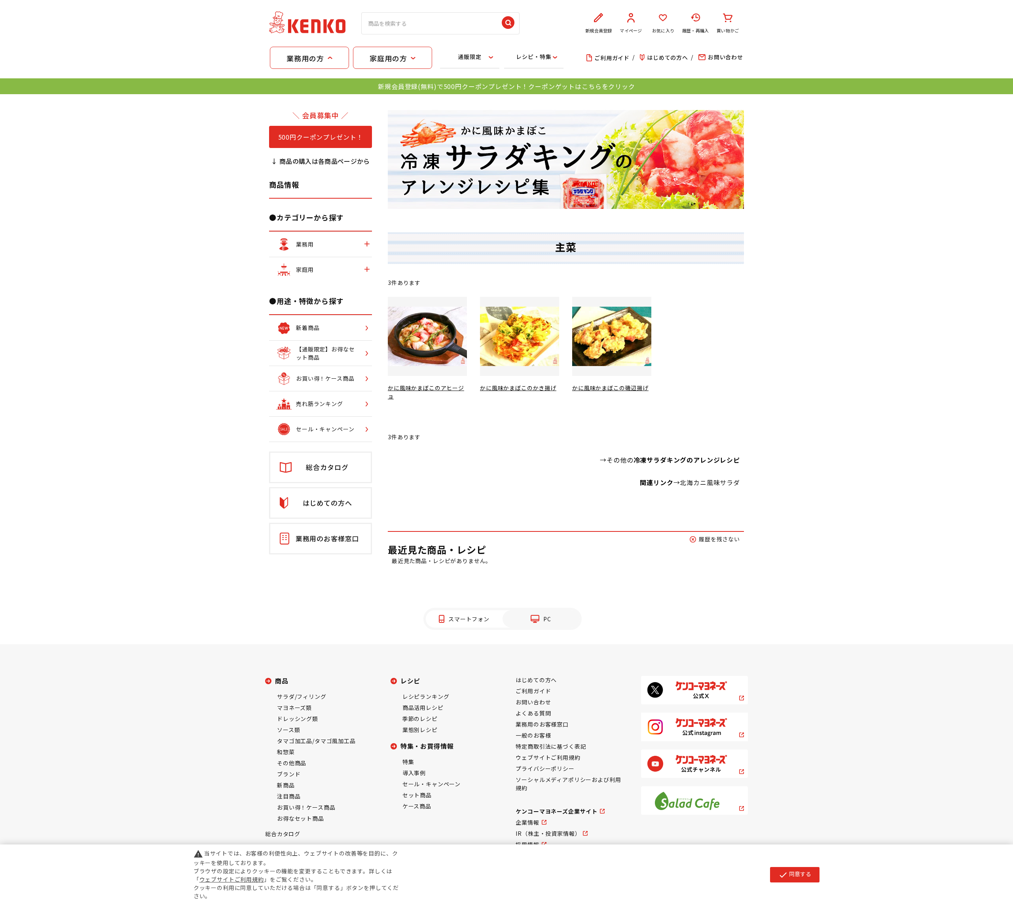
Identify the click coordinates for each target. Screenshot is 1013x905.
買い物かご (728, 30)
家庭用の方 (388, 58)
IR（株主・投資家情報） (548, 833)
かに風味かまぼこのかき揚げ (518, 388)
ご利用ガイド (533, 691)
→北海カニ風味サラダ (706, 482)
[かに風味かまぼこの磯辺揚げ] (611, 336)
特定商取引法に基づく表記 (551, 746)
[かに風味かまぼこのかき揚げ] (519, 336)
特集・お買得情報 (427, 746)
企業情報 (527, 822)
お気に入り (663, 30)
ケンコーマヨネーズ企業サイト (557, 811)
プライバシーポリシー (545, 768)
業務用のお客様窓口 (542, 724)
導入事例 (414, 773)
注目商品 (288, 796)
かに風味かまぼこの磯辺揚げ (610, 388)
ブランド (288, 774)
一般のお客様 (533, 735)
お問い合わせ (533, 702)
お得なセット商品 (300, 818)
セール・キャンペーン (431, 784)
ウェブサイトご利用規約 (548, 757)
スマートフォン (468, 619)
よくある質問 (533, 713)
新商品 (286, 785)
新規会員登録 (598, 30)
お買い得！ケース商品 (306, 807)
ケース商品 (416, 806)
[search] (508, 23)
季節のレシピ (420, 719)
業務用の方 (305, 58)
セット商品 (417, 795)
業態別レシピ (420, 730)
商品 (281, 680)
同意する (794, 874)
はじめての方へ (536, 680)
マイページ (631, 30)
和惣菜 (286, 752)
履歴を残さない (719, 539)
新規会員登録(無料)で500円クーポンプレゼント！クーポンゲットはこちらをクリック (506, 86)
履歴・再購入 (695, 30)
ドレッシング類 (297, 719)
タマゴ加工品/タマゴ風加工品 (316, 741)
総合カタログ (282, 834)
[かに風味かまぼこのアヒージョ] (427, 336)
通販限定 (469, 57)
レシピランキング (426, 696)
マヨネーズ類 (294, 707)
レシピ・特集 (533, 57)
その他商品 (291, 763)
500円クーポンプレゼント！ (320, 137)
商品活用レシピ (423, 707)
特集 (408, 762)
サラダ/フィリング (301, 696)
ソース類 (288, 730)
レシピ (410, 680)
